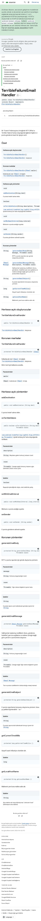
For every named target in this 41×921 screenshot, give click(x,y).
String (6, 608)
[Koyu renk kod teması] (38, 321)
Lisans (34, 910)
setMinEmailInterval (11, 221)
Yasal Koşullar (26, 910)
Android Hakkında (7, 910)
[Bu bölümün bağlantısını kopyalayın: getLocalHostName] (21, 772)
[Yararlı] (18, 60)
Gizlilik (5, 913)
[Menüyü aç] (3, 2)
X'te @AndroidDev (7, 865)
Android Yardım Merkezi (9, 888)
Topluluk (17, 910)
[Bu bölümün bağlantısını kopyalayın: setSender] (12, 515)
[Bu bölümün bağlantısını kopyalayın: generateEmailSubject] (23, 692)
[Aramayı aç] (25, 2)
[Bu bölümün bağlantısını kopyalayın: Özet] (9, 143)
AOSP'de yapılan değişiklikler (18, 28)
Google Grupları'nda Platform (10, 874)
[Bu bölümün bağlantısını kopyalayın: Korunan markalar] (23, 338)
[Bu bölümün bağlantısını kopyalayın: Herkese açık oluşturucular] (33, 310)
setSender (7, 234)
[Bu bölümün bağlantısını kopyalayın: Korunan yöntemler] (24, 537)
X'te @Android (6, 862)
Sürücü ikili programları (8, 854)
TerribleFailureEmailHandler (14, 154)
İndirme (4, 845)
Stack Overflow (6, 900)
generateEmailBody (20, 251)
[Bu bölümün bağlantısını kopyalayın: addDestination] (17, 398)
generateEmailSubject (21, 278)
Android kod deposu (8, 839)
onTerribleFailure (10, 206)
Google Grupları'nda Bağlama (11, 880)
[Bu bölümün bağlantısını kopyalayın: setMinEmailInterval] (21, 494)
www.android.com (7, 894)
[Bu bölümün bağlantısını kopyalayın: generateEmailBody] (21, 543)
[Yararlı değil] (21, 60)
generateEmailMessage (21, 263)
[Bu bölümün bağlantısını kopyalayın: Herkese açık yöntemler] (29, 392)
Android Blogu (6, 868)
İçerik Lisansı (25, 823)
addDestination (9, 193)
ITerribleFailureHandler (11, 104)
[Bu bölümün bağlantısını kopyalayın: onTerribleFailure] (18, 418)
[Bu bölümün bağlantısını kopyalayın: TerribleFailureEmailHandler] (27, 315)
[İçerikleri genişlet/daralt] (12, 65)
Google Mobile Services (9, 897)
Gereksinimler (6, 842)
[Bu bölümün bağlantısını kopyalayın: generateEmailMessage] (24, 616)
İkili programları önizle (8, 848)
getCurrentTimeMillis (21, 289)
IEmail (28, 170)
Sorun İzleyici (5, 903)
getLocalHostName (19, 297)
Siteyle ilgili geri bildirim (15, 913)
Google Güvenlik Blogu (8, 871)
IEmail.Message (6, 264)
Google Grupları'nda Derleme (11, 877)
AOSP (3, 57)
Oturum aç (35, 2)
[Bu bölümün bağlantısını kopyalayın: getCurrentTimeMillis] (22, 736)
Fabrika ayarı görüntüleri (9, 851)
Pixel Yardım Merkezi (8, 891)
